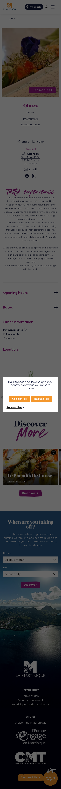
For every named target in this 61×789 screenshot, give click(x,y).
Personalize (14, 407)
